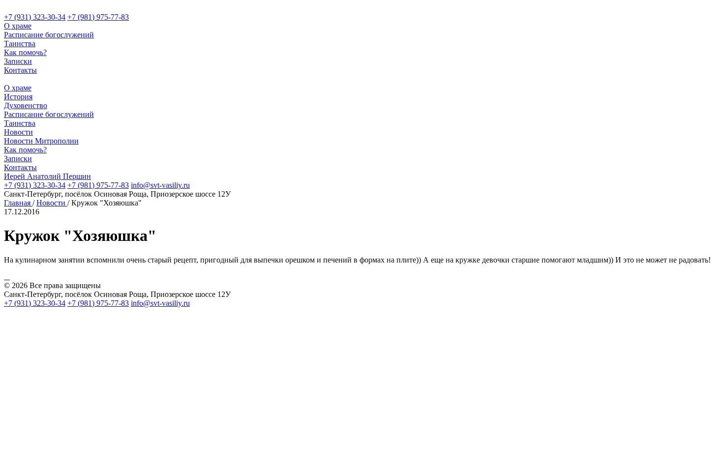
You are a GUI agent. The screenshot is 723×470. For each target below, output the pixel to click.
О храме (17, 26)
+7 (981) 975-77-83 (98, 17)
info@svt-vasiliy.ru (160, 185)
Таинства (19, 43)
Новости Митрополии (41, 141)
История (18, 96)
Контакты (20, 70)
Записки (18, 61)
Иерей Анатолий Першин (47, 176)
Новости (18, 132)
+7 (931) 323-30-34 (34, 17)
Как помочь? (25, 52)
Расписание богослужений (49, 34)
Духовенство (25, 105)
